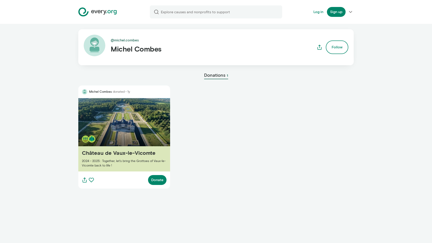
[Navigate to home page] (97, 11)
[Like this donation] (91, 180)
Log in (318, 12)
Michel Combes (100, 92)
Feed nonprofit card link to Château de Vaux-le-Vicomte (118, 135)
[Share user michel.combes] (319, 47)
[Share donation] (84, 180)
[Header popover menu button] (350, 12)
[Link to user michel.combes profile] (84, 91)
